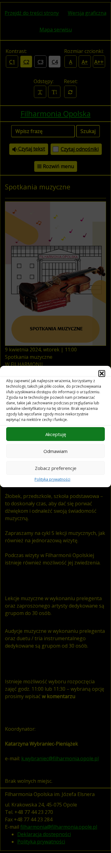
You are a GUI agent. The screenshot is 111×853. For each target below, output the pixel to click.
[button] (102, 373)
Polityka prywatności (52, 479)
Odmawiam (55, 451)
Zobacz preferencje (55, 468)
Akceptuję (55, 434)
